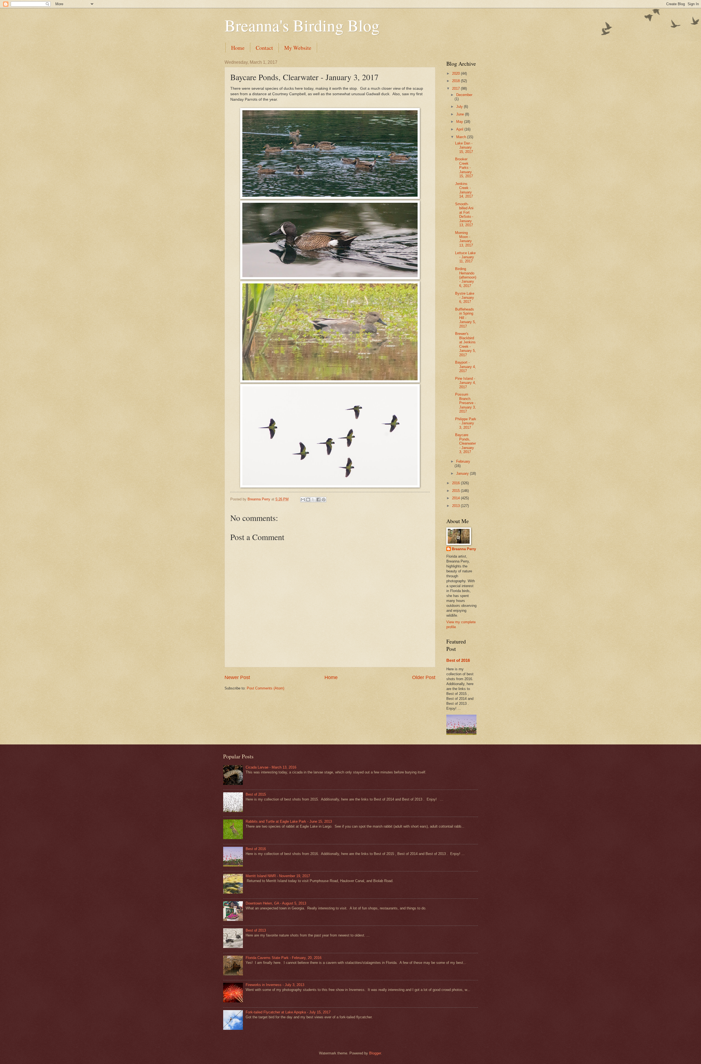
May (460, 122)
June (460, 114)
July (460, 107)
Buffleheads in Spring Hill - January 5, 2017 (465, 317)
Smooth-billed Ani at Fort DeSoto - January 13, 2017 (464, 214)
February (463, 461)
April (460, 129)
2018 (456, 81)
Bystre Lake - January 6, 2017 (464, 297)
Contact (264, 47)
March (461, 137)
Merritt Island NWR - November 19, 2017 (278, 876)
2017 (456, 88)
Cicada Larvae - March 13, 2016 (271, 767)
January (463, 473)
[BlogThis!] (308, 499)
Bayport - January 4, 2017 (465, 366)
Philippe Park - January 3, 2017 (465, 423)
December (464, 95)
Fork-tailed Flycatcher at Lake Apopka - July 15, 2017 (288, 1012)
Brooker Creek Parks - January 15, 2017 (464, 167)
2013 (456, 506)
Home (238, 47)
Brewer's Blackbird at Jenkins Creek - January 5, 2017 (465, 344)
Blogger (375, 1053)
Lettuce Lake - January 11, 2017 (465, 257)
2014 (456, 498)
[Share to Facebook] (318, 499)
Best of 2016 (458, 660)
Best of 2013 (256, 930)
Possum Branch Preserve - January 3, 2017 (465, 402)
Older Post (423, 677)
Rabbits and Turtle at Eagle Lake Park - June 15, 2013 (289, 821)
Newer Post (237, 677)
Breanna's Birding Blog (302, 25)
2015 (456, 491)
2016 (456, 483)
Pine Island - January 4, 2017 (465, 382)
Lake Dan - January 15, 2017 (464, 147)
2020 (456, 73)
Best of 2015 (256, 794)
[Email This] (303, 499)
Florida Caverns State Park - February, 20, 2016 (283, 958)
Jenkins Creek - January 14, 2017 (464, 190)
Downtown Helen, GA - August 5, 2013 (276, 903)
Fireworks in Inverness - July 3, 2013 (275, 985)
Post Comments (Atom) (265, 688)
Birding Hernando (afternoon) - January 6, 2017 (465, 277)
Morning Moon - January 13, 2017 (464, 239)
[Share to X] (313, 499)
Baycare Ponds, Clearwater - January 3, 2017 (465, 443)
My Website (297, 47)
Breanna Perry (464, 549)
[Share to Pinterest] (323, 499)
